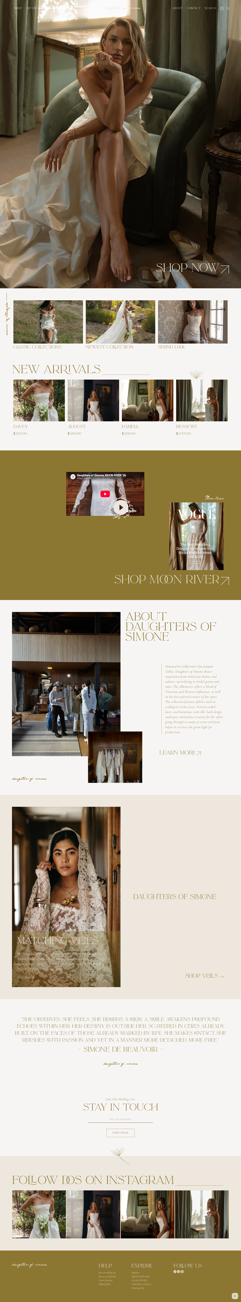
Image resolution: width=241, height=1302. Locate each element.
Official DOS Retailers (140, 1276)
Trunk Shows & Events (141, 1284)
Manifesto (135, 1272)
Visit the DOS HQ (139, 1280)
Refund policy (105, 1284)
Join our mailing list (107, 1272)
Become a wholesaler (107, 1276)
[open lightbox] (39, 1214)
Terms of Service (106, 1280)
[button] (18, 8)
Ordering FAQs (137, 1288)
